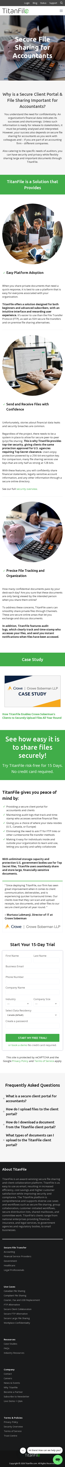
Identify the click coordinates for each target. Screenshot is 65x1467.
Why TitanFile (11, 1387)
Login (27, 3)
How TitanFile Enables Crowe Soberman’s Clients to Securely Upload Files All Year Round (32, 716)
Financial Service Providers (17, 1256)
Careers (8, 1378)
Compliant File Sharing (15, 1295)
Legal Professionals (14, 1269)
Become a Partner (13, 1391)
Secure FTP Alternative (16, 1313)
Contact (8, 1373)
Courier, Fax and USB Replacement (22, 1299)
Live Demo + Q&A (13, 1401)
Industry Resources (14, 1352)
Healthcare (9, 1265)
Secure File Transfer (15, 1247)
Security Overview (13, 1426)
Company (9, 1369)
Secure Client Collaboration (17, 1309)
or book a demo (17, 1045)
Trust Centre (10, 1435)
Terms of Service (44, 1061)
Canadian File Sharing (14, 1290)
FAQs (6, 1348)
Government (10, 1260)
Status (43, 3)
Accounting (9, 1251)
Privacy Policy (20, 1061)
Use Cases (9, 1286)
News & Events (12, 1382)
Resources (9, 1339)
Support (53, 3)
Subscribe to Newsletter (16, 1396)
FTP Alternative (12, 1304)
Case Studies (10, 1343)
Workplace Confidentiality (17, 1322)
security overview (26, 489)
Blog (35, 3)
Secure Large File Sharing (17, 1318)
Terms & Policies (13, 1417)
